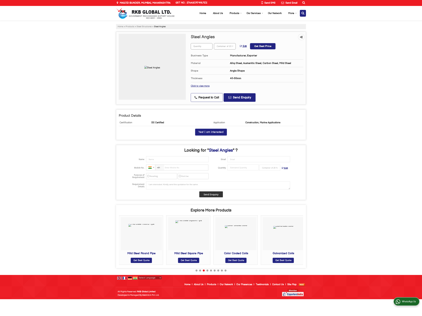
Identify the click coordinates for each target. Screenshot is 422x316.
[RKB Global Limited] (145, 13)
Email (223, 159)
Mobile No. (139, 167)
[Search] (303, 2)
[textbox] (225, 46)
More (291, 13)
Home (202, 13)
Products (234, 13)
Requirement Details (138, 185)
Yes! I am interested (211, 132)
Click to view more (200, 86)
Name (141, 159)
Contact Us (278, 284)
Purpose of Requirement (138, 176)
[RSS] (302, 284)
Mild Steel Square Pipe (188, 253)
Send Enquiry (241, 97)
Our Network (275, 13)
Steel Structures (144, 26)
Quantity (222, 167)
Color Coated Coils (236, 253)
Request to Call (208, 97)
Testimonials (262, 284)
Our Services (253, 13)
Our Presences (244, 284)
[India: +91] (150, 167)
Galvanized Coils (283, 253)
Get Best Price (262, 46)
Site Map (292, 284)
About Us (218, 13)
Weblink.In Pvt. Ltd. (150, 295)
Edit (244, 46)
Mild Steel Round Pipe (141, 253)
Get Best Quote (141, 260)
